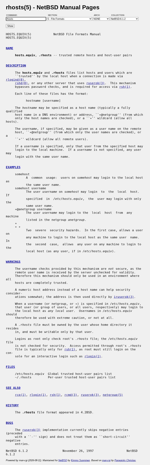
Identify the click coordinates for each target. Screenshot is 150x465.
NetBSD (62, 460)
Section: (53, 15)
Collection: (118, 15)
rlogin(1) (93, 356)
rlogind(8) (15, 79)
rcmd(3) (70, 395)
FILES (10, 367)
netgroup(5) (113, 395)
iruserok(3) (124, 297)
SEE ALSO (13, 388)
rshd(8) (21, 83)
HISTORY (12, 405)
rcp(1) (20, 395)
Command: (13, 15)
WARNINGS (13, 262)
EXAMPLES (13, 167)
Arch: (98, 15)
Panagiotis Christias (125, 460)
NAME (9, 48)
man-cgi (106, 460)
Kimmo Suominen (80, 460)
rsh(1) (124, 87)
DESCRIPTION (16, 65)
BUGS (9, 423)
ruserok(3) (95, 83)
